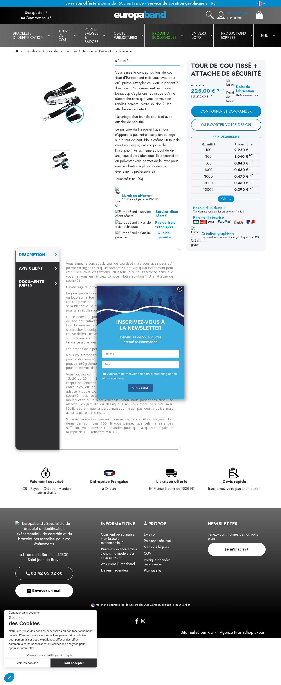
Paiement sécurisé (157, 540)
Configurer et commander (226, 111)
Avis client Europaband (118, 563)
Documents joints (31, 283)
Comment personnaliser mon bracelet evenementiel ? (118, 538)
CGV (147, 553)
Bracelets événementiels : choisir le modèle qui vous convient (119, 553)
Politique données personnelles (157, 562)
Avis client (31, 268)
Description (32, 255)
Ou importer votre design (226, 124)
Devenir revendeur (115, 570)
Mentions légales (156, 547)
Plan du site (152, 570)
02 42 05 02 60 (46, 573)
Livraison (150, 534)
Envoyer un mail (46, 590)
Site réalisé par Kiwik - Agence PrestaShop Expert (223, 632)
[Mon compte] (221, 15)
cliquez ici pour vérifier (176, 605)
